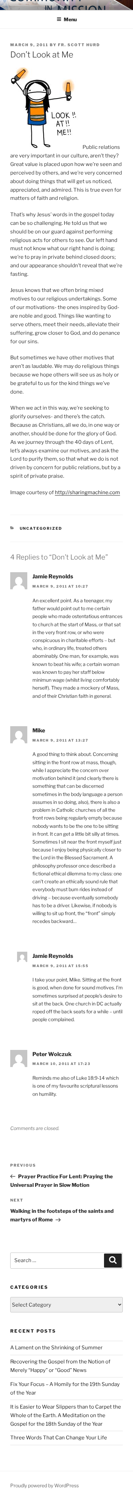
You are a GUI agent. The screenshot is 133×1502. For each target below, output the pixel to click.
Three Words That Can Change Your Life (58, 1438)
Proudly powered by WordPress (44, 1485)
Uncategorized (41, 528)
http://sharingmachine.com (87, 492)
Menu (70, 19)
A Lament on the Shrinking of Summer (56, 1348)
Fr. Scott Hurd (79, 44)
